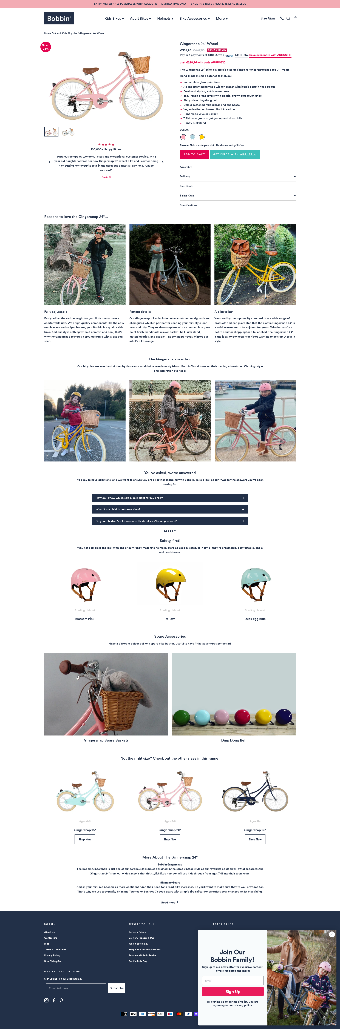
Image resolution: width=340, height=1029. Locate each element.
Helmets (164, 18)
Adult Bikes (139, 18)
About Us (49, 932)
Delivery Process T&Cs (141, 938)
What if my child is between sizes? (118, 509)
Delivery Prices (137, 932)
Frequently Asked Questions (144, 949)
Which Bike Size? (138, 943)
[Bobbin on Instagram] (46, 1000)
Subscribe (117, 988)
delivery (185, 176)
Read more (168, 902)
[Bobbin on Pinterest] (61, 1000)
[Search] (287, 18)
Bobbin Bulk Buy (138, 961)
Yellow (201, 137)
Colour (184, 129)
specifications (188, 205)
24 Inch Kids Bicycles (65, 33)
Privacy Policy (52, 955)
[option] (170, 4)
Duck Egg (192, 137)
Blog (46, 943)
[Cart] (294, 18)
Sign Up (232, 991)
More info (241, 55)
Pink (183, 137)
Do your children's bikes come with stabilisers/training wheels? (136, 521)
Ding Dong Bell (233, 740)
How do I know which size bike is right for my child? (129, 498)
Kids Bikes (112, 18)
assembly (186, 167)
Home (47, 33)
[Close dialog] (332, 934)
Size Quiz (267, 18)
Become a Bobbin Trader (142, 955)
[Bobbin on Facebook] (54, 1000)
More (220, 18)
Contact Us (50, 938)
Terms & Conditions (55, 949)
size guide (186, 186)
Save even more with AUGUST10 (270, 55)
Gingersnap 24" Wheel (91, 33)
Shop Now (84, 839)
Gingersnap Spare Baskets (106, 740)
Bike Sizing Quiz (53, 961)
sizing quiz (187, 195)
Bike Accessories (193, 18)
